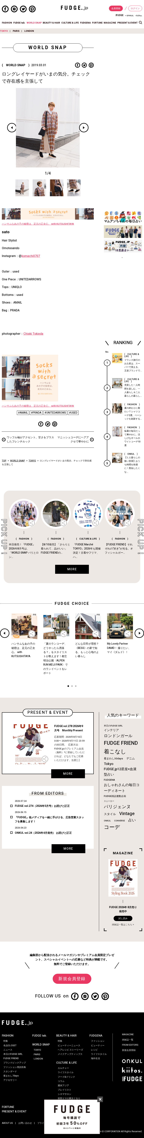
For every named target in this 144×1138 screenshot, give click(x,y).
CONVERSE (119, 820)
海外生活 (95, 1058)
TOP (4, 460)
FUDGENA (85, 22)
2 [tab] (72, 686)
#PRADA (36, 413)
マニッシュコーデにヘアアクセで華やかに (73, 439)
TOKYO (4, 31)
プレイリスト (64, 1089)
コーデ (112, 827)
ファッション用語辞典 (14, 1067)
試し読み (123, 918)
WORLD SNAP (34, 22)
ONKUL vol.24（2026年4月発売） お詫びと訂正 (43, 833)
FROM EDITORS (130, 1045)
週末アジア (63, 1085)
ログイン (135, 8)
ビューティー (97, 1045)
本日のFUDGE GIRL (113, 725)
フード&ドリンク (66, 1077)
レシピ (94, 1049)
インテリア (111, 730)
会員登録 (115, 8)
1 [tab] (68, 686)
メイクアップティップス (70, 1054)
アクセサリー (10, 1080)
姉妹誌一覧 (127, 1039)
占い (132, 820)
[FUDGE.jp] (74, 7)
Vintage (127, 813)
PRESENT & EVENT (127, 22)
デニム (130, 758)
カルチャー (63, 1068)
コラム (61, 1081)
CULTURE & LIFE (70, 22)
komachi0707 (31, 256)
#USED (73, 413)
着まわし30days (113, 758)
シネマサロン (64, 1094)
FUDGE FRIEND (121, 743)
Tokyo (108, 763)
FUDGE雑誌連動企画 (115, 796)
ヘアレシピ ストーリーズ (70, 1049)
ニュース (7, 1049)
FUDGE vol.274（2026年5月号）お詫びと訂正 (42, 806)
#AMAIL (23, 413)
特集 (5, 1041)
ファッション (97, 1041)
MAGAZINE (110, 22)
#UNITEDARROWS (55, 413)
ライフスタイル (66, 1072)
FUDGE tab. (19, 22)
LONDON (29, 31)
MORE (68, 774)
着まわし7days (11, 1075)
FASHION (7, 22)
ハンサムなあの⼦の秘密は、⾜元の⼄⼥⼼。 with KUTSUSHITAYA (38, 224)
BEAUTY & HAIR (51, 22)
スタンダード (10, 1071)
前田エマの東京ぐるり (69, 1098)
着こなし (115, 752)
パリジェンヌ (117, 807)
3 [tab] (75, 686)
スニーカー (109, 801)
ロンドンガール (118, 736)
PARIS (16, 31)
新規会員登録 (72, 979)
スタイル (110, 814)
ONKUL (107, 820)
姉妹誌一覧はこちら (122, 924)
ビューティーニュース (69, 1045)
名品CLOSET (9, 1045)
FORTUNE (97, 22)
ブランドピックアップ (14, 1062)
